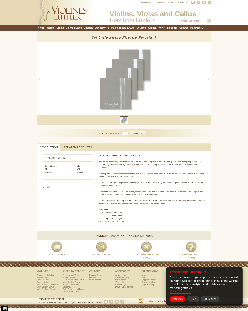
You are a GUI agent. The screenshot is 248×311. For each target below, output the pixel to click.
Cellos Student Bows (72, 291)
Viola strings (120, 282)
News (162, 27)
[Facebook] (193, 2)
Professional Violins (45, 275)
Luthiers (88, 27)
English (170, 3)
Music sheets (95, 280)
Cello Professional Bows (73, 289)
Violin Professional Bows (47, 284)
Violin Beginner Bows (46, 289)
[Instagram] (209, 2)
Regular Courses (96, 275)
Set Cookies (210, 298)
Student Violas (69, 277)
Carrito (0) (182, 3)
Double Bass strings (124, 287)
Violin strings (120, 280)
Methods (93, 277)
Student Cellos (69, 287)
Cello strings (120, 284)
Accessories (120, 275)
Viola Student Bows (71, 282)
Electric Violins (43, 282)
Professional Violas (71, 275)
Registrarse (159, 3)
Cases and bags (122, 277)
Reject (193, 298)
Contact (183, 27)
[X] (198, 2)
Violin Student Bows (45, 287)
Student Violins (43, 277)
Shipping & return (148, 280)
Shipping (172, 27)
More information (180, 291)
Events (144, 277)
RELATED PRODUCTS (78, 147)
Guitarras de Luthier (157, 301)
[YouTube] (204, 2)
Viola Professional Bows (73, 280)
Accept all (177, 298)
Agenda (152, 27)
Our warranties (148, 282)
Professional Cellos (71, 284)
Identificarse (146, 3)
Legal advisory (147, 284)
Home (41, 27)
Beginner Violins (44, 280)
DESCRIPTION (48, 147)
